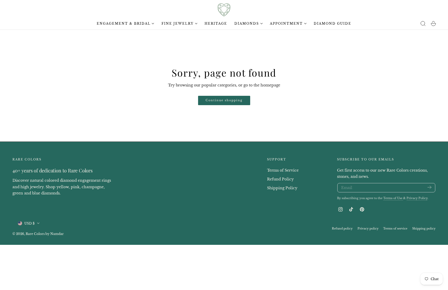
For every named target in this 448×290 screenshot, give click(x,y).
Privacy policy (368, 228)
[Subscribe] (429, 187)
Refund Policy (280, 179)
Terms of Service (283, 170)
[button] (423, 23)
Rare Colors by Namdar (45, 233)
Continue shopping (224, 100)
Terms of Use (393, 198)
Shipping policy (424, 228)
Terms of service (395, 228)
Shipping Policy (282, 187)
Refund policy (342, 228)
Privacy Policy (417, 198)
